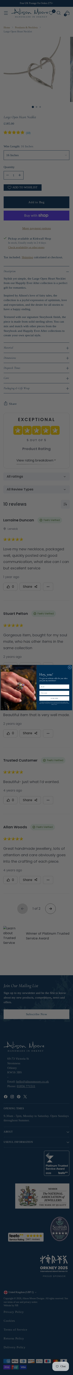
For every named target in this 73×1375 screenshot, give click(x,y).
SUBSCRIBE (54, 698)
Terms (56, 704)
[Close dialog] (69, 667)
